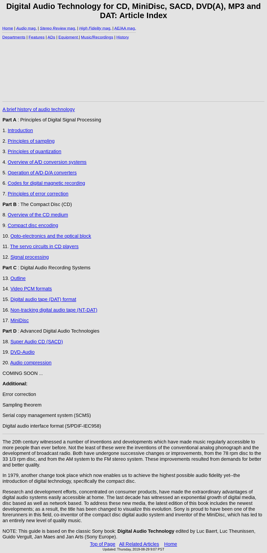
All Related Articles (139, 544)
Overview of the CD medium (38, 214)
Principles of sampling (31, 141)
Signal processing (29, 257)
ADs (51, 37)
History (122, 37)
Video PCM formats (31, 288)
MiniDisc (19, 320)
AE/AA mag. (125, 28)
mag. (32, 28)
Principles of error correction (38, 193)
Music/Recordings (97, 37)
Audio (21, 28)
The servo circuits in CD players (44, 246)
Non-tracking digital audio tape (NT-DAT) (53, 310)
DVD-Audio (22, 352)
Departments (13, 37)
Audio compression (31, 362)
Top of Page (102, 544)
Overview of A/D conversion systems (47, 162)
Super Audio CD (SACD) (36, 341)
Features (37, 37)
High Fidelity (90, 28)
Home (7, 28)
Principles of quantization (34, 151)
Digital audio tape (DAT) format (43, 299)
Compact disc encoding (33, 225)
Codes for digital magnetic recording (46, 183)
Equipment (68, 37)
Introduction (20, 130)
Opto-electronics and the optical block (50, 236)
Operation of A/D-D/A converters (42, 172)
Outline (18, 278)
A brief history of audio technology (39, 109)
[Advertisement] (128, 70)
